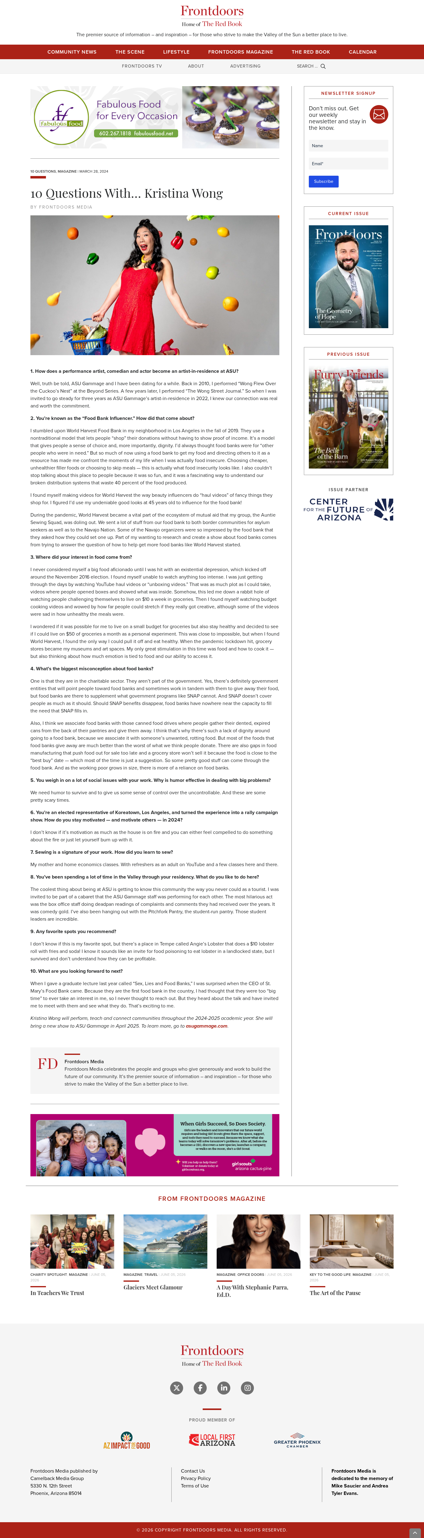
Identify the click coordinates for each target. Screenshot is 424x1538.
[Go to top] (415, 1533)
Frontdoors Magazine (240, 51)
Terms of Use (195, 1485)
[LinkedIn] (223, 1388)
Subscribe (323, 181)
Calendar (363, 51)
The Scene (130, 51)
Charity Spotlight (48, 1274)
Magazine (67, 171)
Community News (72, 51)
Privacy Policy (196, 1478)
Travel (151, 1274)
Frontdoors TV (142, 66)
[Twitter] (176, 1388)
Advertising (245, 66)
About (196, 66)
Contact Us (193, 1470)
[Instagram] (247, 1388)
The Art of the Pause (335, 1294)
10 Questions (43, 171)
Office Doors (250, 1274)
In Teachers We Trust (57, 1294)
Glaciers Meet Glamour (153, 1288)
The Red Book (311, 51)
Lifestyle (176, 51)
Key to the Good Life (330, 1274)
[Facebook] (200, 1388)
